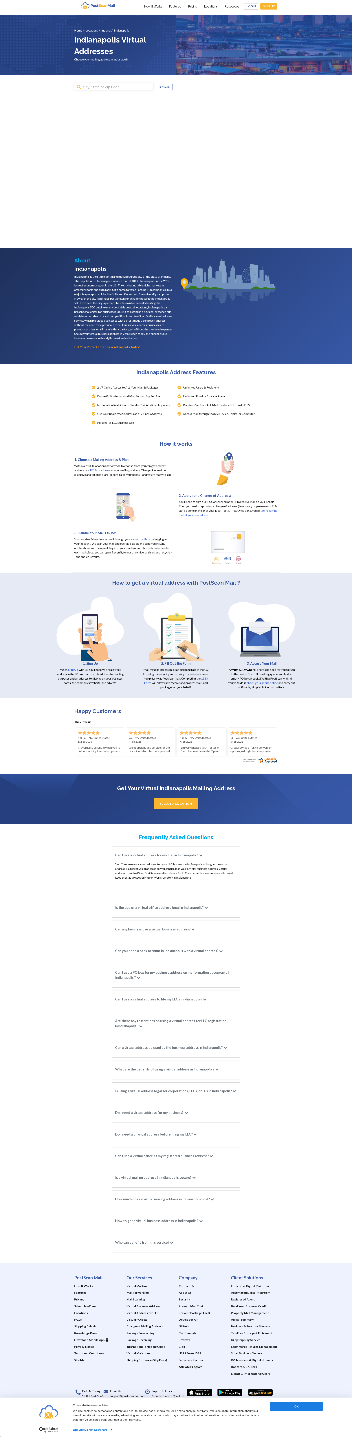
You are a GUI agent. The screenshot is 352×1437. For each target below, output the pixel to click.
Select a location (176, 803)
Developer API (188, 1319)
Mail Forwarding (137, 1292)
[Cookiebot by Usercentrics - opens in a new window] (49, 1430)
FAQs (78, 1319)
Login (251, 6)
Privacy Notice (84, 1346)
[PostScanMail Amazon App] (260, 1392)
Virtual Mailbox (137, 1286)
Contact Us (186, 1286)
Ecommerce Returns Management (254, 1346)
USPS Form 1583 (190, 1353)
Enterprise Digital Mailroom (250, 1286)
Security (184, 1299)
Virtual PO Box (136, 1319)
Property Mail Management (250, 1313)
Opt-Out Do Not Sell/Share (90, 1429)
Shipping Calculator (87, 1326)
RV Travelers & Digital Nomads (252, 1360)
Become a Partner (191, 1360)
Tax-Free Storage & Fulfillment (251, 1333)
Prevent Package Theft (194, 1313)
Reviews (184, 1340)
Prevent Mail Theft (192, 1306)
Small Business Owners (247, 1353)
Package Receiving (139, 1340)
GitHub (184, 1326)
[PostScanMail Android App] (230, 1392)
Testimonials (187, 1333)
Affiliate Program (190, 1366)
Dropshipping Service (245, 1340)
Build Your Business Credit (249, 1306)
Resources (232, 6)
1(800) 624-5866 (93, 1396)
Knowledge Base (85, 1333)
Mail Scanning (135, 1299)
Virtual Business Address (143, 1306)
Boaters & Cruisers (244, 1366)
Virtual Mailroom (138, 1353)
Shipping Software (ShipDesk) (146, 1360)
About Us (185, 1292)
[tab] (176, 855)
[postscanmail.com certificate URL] (260, 760)
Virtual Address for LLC (142, 1313)
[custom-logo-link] (97, 5)
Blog (182, 1346)
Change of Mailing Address (144, 1326)
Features (175, 6)
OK (296, 1406)
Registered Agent (243, 1299)
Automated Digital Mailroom (250, 1292)
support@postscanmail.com (127, 1396)
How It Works (153, 6)
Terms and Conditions (89, 1353)
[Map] (264, 172)
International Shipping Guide (145, 1346)
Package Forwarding (140, 1333)
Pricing (192, 6)
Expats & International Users (250, 1373)
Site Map (80, 1360)
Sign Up (269, 6)
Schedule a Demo (86, 1306)
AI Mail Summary (242, 1319)
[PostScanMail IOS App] (199, 1392)
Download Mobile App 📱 (91, 1340)
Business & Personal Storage (250, 1326)
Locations (211, 6)
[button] (176, 855)
